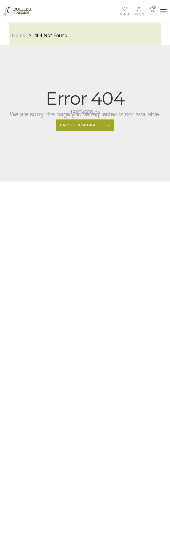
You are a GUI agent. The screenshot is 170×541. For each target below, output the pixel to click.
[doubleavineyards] (17, 11)
